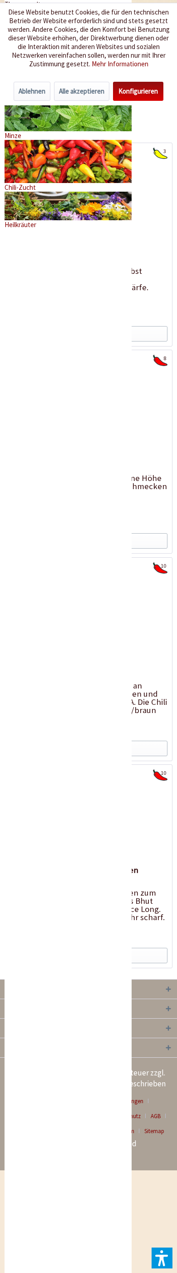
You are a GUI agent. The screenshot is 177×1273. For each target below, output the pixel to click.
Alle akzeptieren (81, 91)
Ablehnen (32, 91)
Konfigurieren (138, 91)
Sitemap (154, 1131)
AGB (156, 1116)
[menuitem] (159, 1116)
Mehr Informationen (120, 63)
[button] (162, 1258)
